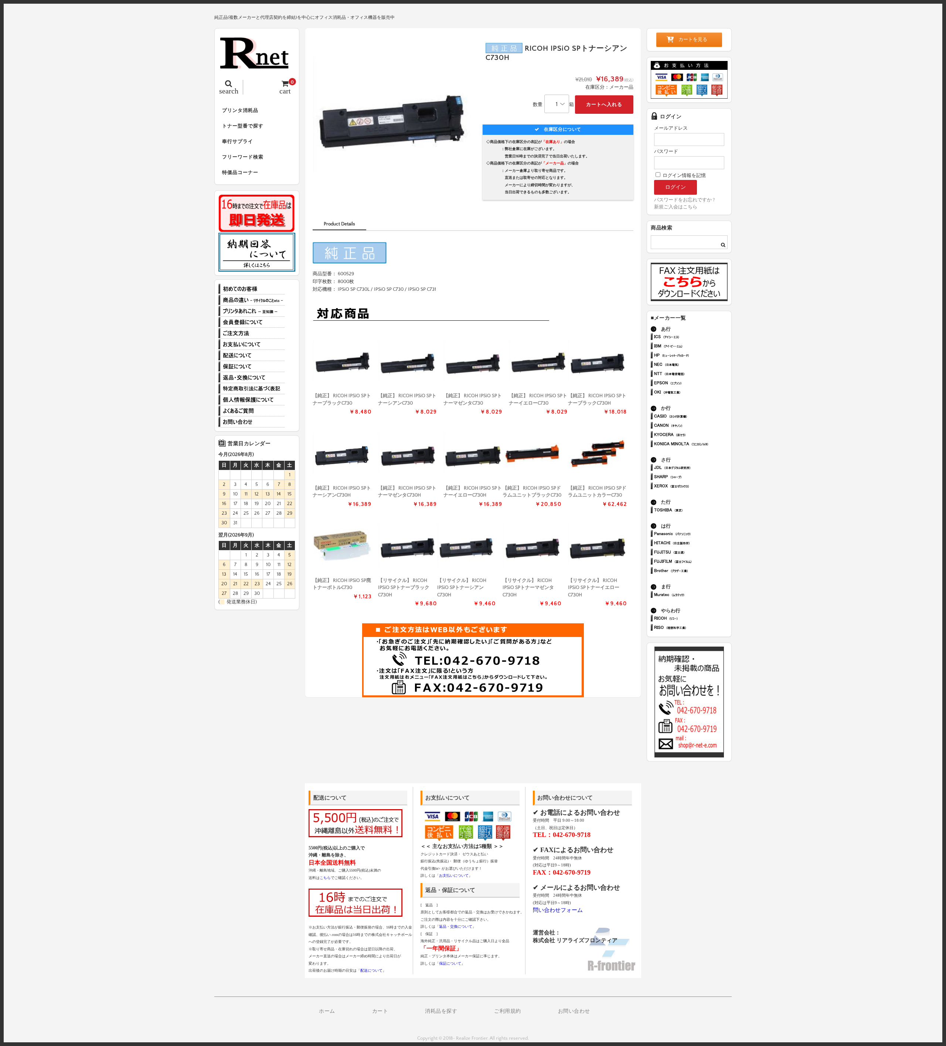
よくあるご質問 (251, 410)
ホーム (327, 1011)
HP (692, 356)
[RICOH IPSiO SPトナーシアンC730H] (342, 453)
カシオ (692, 417)
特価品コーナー (240, 172)
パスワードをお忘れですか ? (684, 199)
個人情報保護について (251, 399)
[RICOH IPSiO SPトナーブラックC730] (342, 361)
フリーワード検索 (242, 157)
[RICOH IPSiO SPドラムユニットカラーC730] (597, 453)
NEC (692, 365)
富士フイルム (692, 562)
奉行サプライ (237, 141)
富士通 (692, 553)
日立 (692, 543)
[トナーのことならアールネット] (256, 65)
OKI (692, 393)
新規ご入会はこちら (675, 206)
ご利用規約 (507, 1011)
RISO (692, 628)
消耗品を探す (441, 1011)
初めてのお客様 (251, 288)
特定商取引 (251, 388)
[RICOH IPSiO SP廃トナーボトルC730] (342, 545)
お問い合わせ (251, 421)
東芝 (692, 510)
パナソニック (692, 534)
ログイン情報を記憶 (683, 175)
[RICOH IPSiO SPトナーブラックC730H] (597, 361)
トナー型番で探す (242, 126)
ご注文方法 (251, 333)
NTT (692, 374)
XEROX (692, 486)
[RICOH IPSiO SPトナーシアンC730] (407, 361)
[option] (393, 115)
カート (380, 1011)
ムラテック (692, 595)
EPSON (692, 383)
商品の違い (251, 300)
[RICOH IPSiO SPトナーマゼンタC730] (473, 361)
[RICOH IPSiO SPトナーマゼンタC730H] (407, 453)
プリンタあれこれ (251, 311)
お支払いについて (251, 344)
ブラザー (692, 571)
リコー (692, 619)
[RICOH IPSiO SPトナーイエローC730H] (473, 453)
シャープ (692, 477)
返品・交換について (251, 377)
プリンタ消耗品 (240, 110)
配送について (251, 355)
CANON (692, 426)
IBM (692, 346)
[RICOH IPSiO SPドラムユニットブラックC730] (532, 453)
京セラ (692, 435)
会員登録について (251, 322)
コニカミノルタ (692, 444)
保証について (251, 366)
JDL (692, 468)
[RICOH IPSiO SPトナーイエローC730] (538, 361)
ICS (692, 337)
